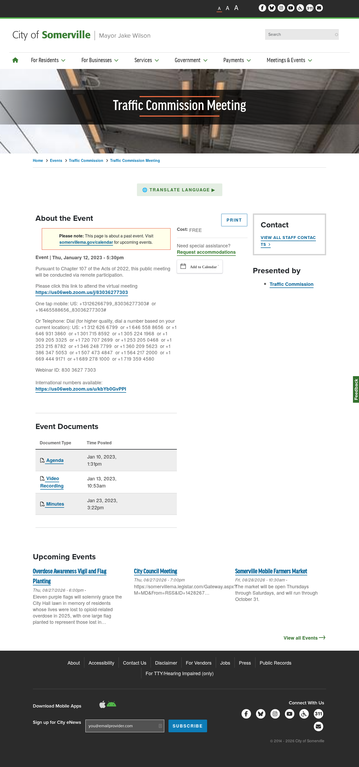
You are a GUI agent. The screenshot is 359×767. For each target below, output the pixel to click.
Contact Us (134, 662)
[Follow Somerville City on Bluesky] (259, 713)
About (74, 662)
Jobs (225, 662)
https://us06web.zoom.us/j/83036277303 (81, 292)
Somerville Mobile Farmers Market (271, 571)
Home (38, 160)
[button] (179, 189)
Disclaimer (166, 662)
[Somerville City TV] (288, 713)
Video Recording (52, 482)
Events (56, 160)
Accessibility (101, 662)
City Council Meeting (155, 571)
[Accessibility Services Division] (303, 713)
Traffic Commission (86, 160)
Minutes (54, 503)
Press (245, 662)
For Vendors (199, 662)
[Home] (15, 60)
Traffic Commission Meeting (135, 160)
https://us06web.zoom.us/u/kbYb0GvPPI (80, 388)
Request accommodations (206, 251)
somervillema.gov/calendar (86, 242)
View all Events (301, 637)
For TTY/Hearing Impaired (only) (180, 673)
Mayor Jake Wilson (125, 35)
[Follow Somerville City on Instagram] (274, 713)
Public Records (275, 662)
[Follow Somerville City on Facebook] (245, 713)
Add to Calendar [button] (203, 267)
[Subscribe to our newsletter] (317, 726)
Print (234, 220)
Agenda (54, 460)
